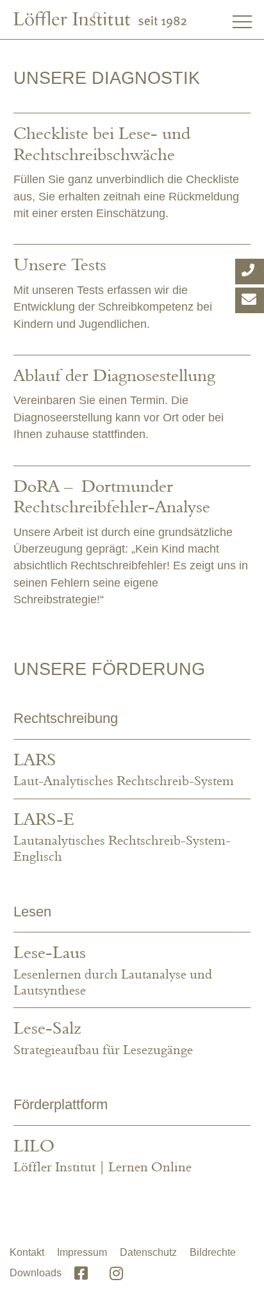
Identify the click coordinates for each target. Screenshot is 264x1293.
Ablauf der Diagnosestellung (114, 375)
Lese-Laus (49, 952)
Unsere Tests (59, 264)
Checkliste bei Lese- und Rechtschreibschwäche (101, 143)
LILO (33, 1145)
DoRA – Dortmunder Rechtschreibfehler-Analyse (111, 496)
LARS (34, 759)
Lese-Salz (47, 1027)
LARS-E (43, 818)
